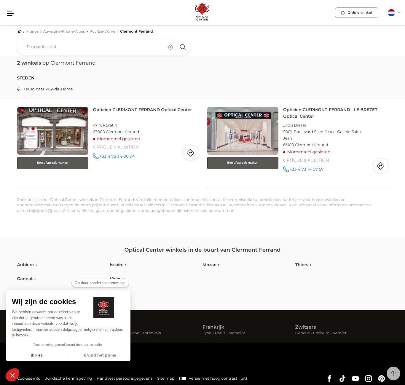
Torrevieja (152, 333)
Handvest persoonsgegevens (124, 379)
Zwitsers (305, 327)
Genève (302, 333)
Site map (165, 379)
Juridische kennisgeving (68, 379)
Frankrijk (213, 327)
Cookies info (29, 379)
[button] (10, 12)
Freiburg (321, 333)
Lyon (207, 333)
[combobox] (103, 47)
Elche (134, 333)
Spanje (118, 327)
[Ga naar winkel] (107, 146)
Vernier (340, 333)
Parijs (220, 333)
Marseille (237, 333)
